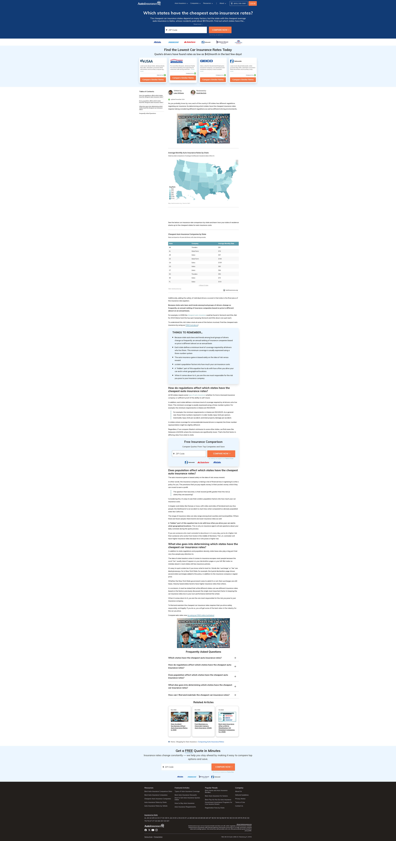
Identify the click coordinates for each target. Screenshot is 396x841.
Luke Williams (179, 93)
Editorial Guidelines (242, 795)
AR (153, 818)
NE (213, 818)
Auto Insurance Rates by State (155, 802)
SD (248, 818)
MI (199, 818)
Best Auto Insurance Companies (155, 795)
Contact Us (239, 806)
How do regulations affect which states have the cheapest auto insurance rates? (151, 96)
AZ (150, 818)
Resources (207, 3)
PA (241, 818)
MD (193, 818)
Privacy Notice (240, 799)
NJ (220, 818)
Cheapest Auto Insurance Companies (157, 799)
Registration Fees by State (215, 808)
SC (246, 818)
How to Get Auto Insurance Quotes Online (187, 799)
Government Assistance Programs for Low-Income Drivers (218, 803)
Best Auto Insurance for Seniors (216, 796)
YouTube (153, 830)
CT (161, 818)
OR (239, 818)
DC (163, 818)
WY (168, 821)
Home (173, 742)
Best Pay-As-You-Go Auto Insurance (218, 800)
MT (210, 818)
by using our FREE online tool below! (201, 615)
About (222, 3)
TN (145, 821)
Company (239, 788)
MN (201, 818)
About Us (238, 791)
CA (156, 818)
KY (186, 818)
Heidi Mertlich (201, 93)
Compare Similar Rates (153, 79)
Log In (252, 4)
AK (148, 818)
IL (177, 818)
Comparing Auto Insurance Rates (211, 742)
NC (228, 818)
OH (233, 818)
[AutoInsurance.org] (147, 3)
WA (158, 821)
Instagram (156, 830)
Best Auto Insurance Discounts (186, 795)
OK (236, 818)
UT (151, 821)
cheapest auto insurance (197, 315)
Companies (194, 3)
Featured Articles (182, 788)
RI (243, 818)
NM (223, 818)
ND (231, 818)
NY (226, 818)
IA (181, 818)
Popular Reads (211, 788)
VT (153, 821)
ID (175, 818)
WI (165, 821)
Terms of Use (227, 34)
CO (158, 818)
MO (207, 818)
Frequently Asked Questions (147, 113)
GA (171, 818)
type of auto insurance (197, 395)
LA (188, 818)
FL (168, 818)
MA (196, 818)
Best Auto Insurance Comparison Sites (158, 791)
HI (173, 818)
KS (183, 818)
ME (191, 818)
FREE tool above (192, 325)
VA (156, 821)
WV (162, 821)
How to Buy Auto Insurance (184, 803)
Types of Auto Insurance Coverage (187, 791)
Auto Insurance (180, 3)
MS (204, 818)
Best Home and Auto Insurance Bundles (216, 791)
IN (179, 818)
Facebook (145, 830)
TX (148, 821)
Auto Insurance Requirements (185, 807)
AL (145, 818)
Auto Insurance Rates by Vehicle (155, 806)
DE (166, 818)
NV (215, 818)
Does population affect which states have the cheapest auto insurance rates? (151, 101)
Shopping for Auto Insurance (186, 742)
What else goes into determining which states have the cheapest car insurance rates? (151, 108)
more (141, 71)
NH (218, 818)
